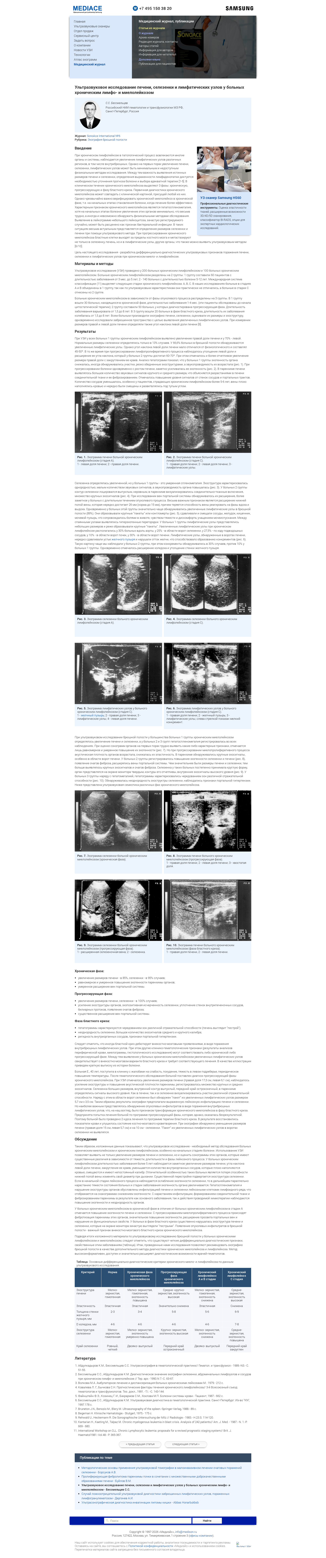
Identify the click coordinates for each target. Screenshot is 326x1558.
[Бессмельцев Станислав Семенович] (90, 128)
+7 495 (155, 8)
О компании (82, 45)
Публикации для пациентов (157, 64)
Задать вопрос (84, 40)
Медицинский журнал (89, 64)
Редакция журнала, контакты (158, 41)
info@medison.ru (186, 1532)
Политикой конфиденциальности (150, 1546)
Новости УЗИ (83, 50)
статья (140, 1444)
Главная (79, 21)
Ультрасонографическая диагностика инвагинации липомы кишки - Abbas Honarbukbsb (140, 1502)
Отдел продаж (84, 31)
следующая (186, 1444)
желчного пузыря (123, 539)
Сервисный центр (86, 36)
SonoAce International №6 (103, 136)
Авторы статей (149, 46)
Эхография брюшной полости (107, 139)
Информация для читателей (157, 54)
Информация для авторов (156, 50)
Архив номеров (149, 37)
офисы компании (201, 1535)
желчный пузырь (92, 715)
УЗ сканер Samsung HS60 (220, 197)
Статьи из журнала (152, 28)
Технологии (82, 55)
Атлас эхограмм (85, 59)
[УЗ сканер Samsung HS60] (224, 191)
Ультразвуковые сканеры (92, 26)
